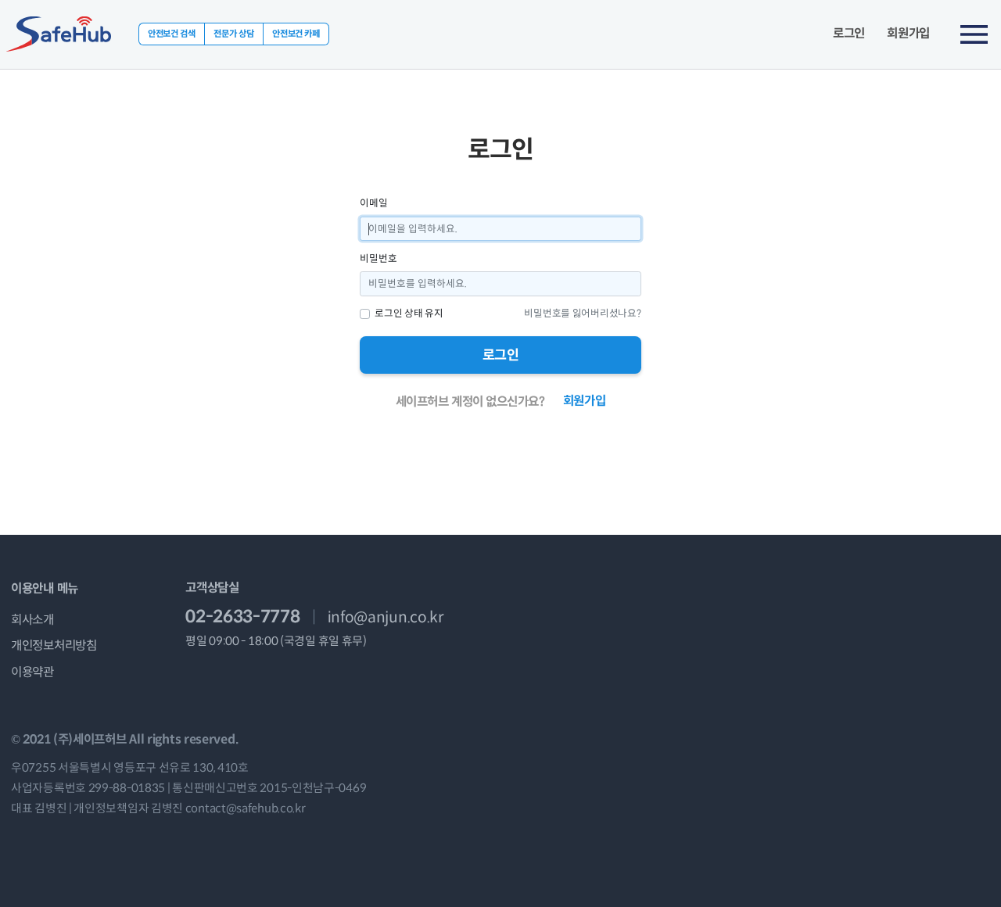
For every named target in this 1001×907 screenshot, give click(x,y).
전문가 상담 (233, 33)
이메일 (373, 203)
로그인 (849, 34)
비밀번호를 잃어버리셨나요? (582, 313)
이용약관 (32, 672)
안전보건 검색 (172, 33)
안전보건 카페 (296, 33)
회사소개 (32, 619)
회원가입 (908, 34)
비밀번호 (378, 259)
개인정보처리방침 (54, 645)
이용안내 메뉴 (44, 588)
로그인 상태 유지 (409, 313)
